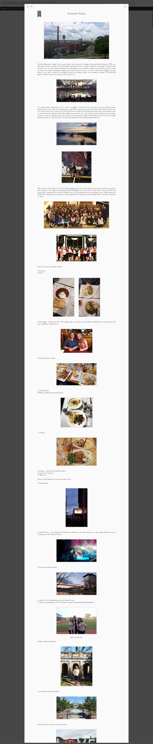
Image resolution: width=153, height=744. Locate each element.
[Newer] (27, 6)
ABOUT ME (22, 8)
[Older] (31, 6)
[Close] (126, 6)
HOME (14, 8)
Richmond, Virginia (77, 14)
